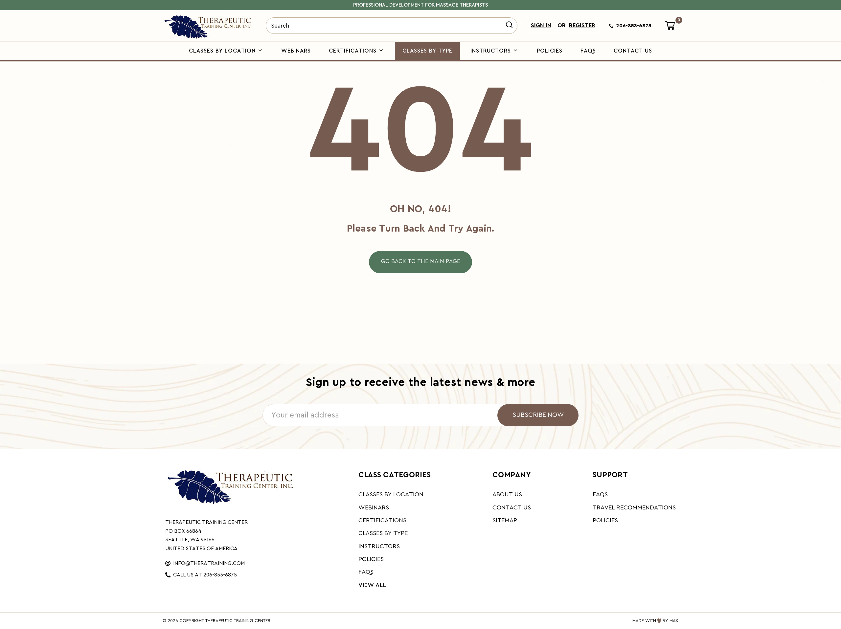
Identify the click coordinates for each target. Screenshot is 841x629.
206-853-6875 (633, 25)
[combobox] (391, 25)
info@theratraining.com (209, 563)
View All (372, 585)
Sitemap (504, 520)
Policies (549, 51)
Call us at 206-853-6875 (205, 574)
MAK (674, 620)
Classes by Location (223, 51)
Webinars (296, 51)
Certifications (353, 51)
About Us (507, 494)
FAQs (588, 51)
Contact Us (633, 51)
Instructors (491, 51)
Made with (644, 620)
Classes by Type (427, 51)
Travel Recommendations (634, 508)
